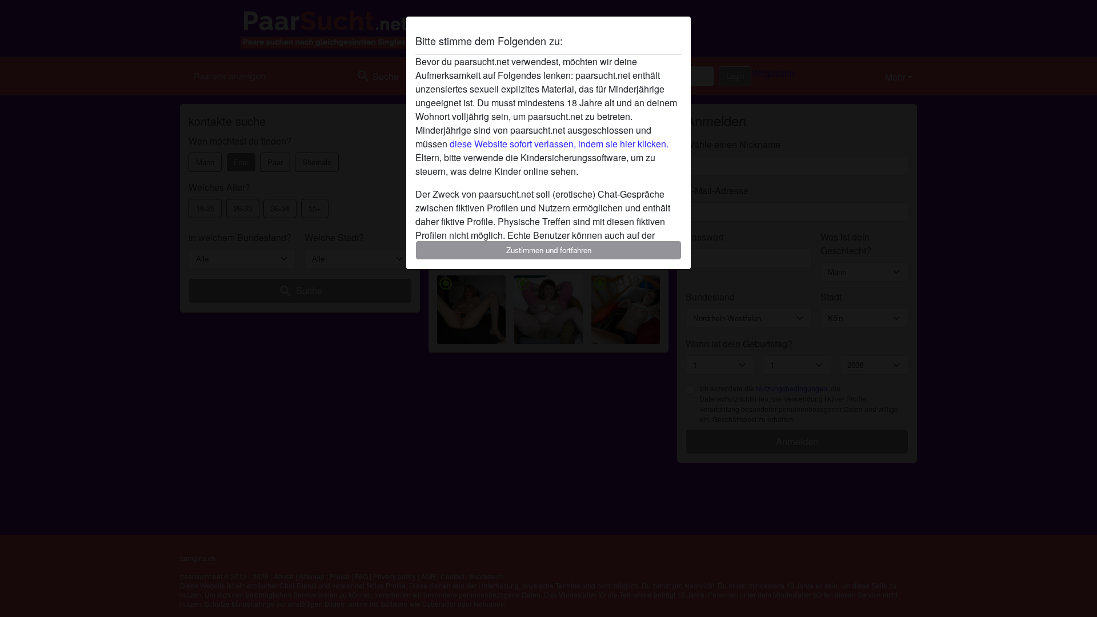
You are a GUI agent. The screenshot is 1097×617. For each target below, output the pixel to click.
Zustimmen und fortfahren (548, 250)
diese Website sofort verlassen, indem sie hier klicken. (559, 143)
